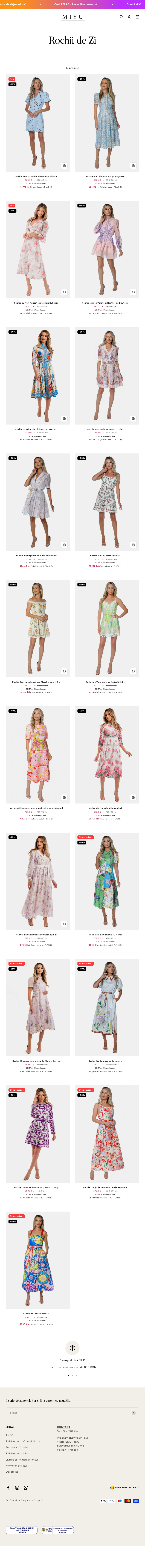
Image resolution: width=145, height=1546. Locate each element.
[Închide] (135, 1438)
